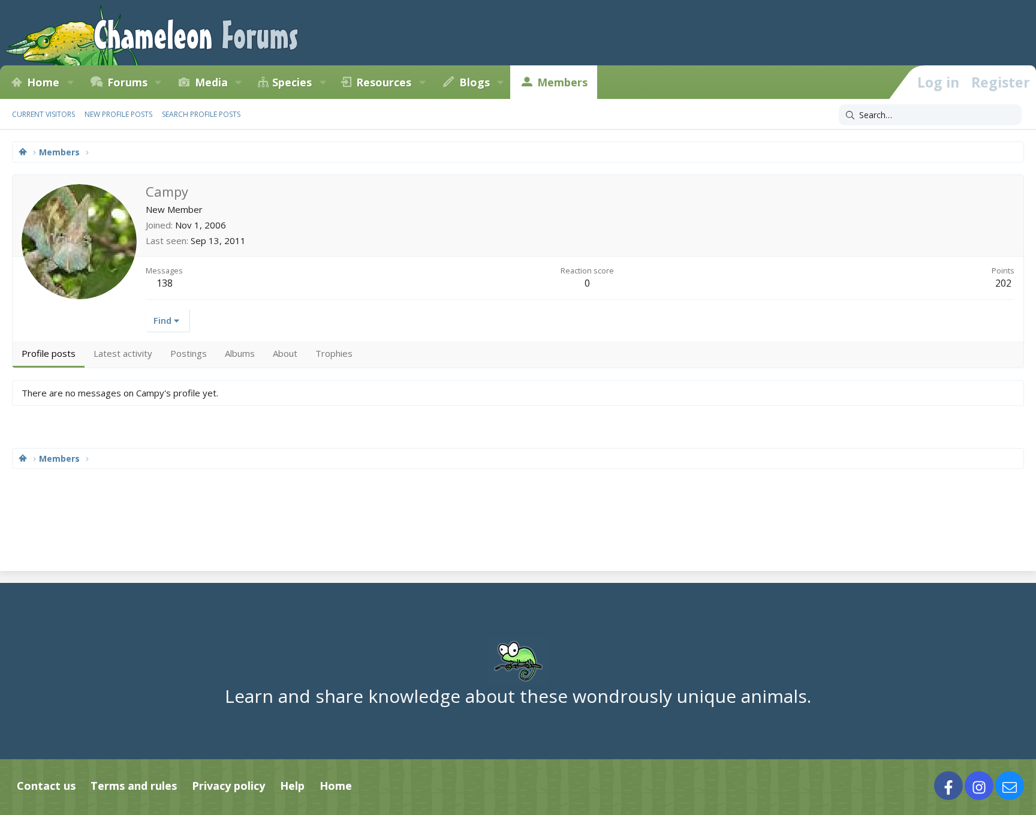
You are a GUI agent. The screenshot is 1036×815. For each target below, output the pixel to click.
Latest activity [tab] (123, 353)
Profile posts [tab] (49, 353)
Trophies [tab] (334, 353)
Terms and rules (134, 785)
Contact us (46, 785)
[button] (70, 82)
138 (164, 283)
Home (43, 82)
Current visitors (43, 114)
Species (292, 82)
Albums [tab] (240, 353)
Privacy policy (228, 785)
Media (211, 82)
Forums (127, 82)
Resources (383, 82)
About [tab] (285, 353)
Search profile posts (201, 114)
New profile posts (118, 114)
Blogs (474, 82)
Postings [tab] (188, 353)
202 (1003, 283)
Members (562, 82)
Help (292, 785)
